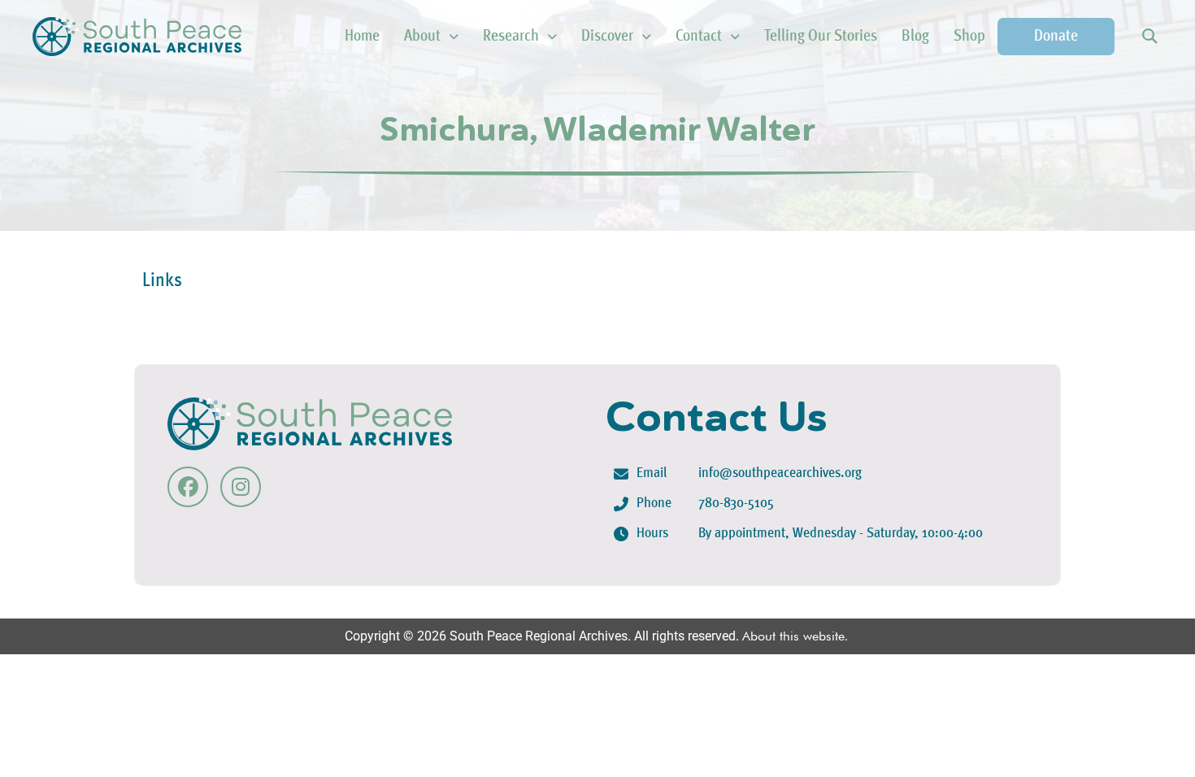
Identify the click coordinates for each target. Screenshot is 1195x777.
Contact (699, 36)
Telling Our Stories (820, 36)
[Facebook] (187, 487)
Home (362, 36)
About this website (793, 636)
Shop (969, 36)
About (422, 36)
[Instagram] (240, 487)
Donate (1056, 36)
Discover (607, 36)
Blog (915, 36)
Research (511, 36)
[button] (1149, 37)
